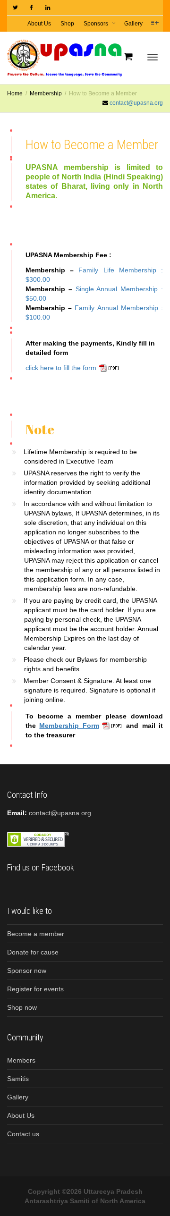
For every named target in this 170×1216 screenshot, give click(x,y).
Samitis (18, 1078)
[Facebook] (31, 8)
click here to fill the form (61, 368)
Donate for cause (33, 952)
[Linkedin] (47, 8)
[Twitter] (15, 8)
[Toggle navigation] (152, 57)
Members (21, 1060)
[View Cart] (128, 56)
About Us (39, 23)
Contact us (23, 1134)
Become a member (35, 933)
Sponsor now (26, 970)
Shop (67, 23)
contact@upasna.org (136, 103)
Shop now (22, 1007)
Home (15, 93)
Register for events (35, 989)
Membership (46, 93)
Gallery (133, 23)
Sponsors (97, 23)
